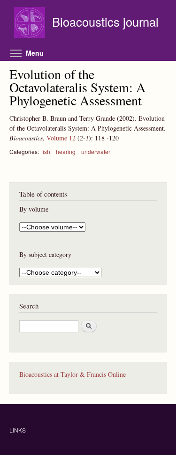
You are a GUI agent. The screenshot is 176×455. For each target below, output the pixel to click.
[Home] (30, 23)
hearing (66, 151)
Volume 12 (61, 137)
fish (45, 151)
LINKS (17, 430)
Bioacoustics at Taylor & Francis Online (72, 374)
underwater (95, 151)
